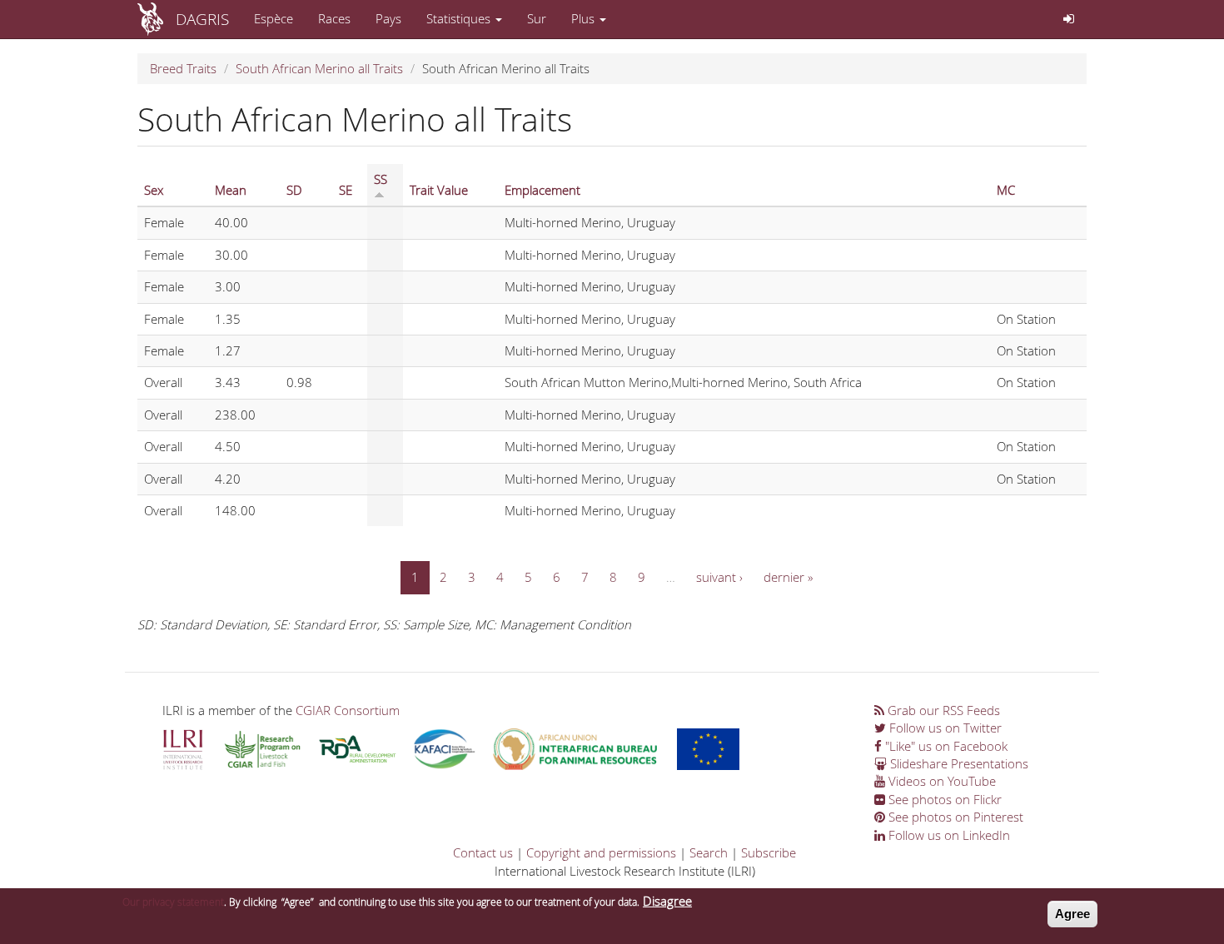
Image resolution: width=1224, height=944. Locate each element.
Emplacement (542, 189)
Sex (153, 189)
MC (1006, 189)
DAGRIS (202, 18)
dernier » (788, 577)
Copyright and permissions (601, 852)
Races (334, 18)
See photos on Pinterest (954, 816)
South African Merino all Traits (319, 68)
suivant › (719, 577)
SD (294, 189)
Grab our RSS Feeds (942, 710)
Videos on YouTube (940, 781)
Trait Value (439, 189)
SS (380, 179)
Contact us (483, 852)
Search (708, 852)
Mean (230, 189)
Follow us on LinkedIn (947, 835)
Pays (388, 18)
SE (345, 189)
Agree (1072, 914)
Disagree (667, 900)
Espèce (273, 18)
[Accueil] (156, 19)
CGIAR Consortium (348, 710)
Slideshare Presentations (957, 763)
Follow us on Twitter (944, 727)
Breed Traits (183, 68)
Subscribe (768, 852)
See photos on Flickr (943, 799)
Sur (536, 18)
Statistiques (460, 18)
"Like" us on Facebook (945, 746)
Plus (584, 18)
